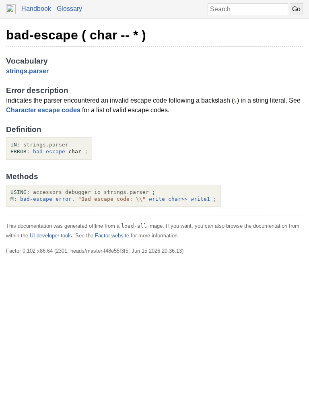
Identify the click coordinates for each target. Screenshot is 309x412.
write (157, 199)
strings (16, 71)
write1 (200, 199)
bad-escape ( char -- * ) (76, 35)
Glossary (69, 8)
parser (39, 71)
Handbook (36, 8)
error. (65, 199)
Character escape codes (43, 110)
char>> (177, 199)
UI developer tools (51, 236)
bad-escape (49, 151)
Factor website (112, 236)
